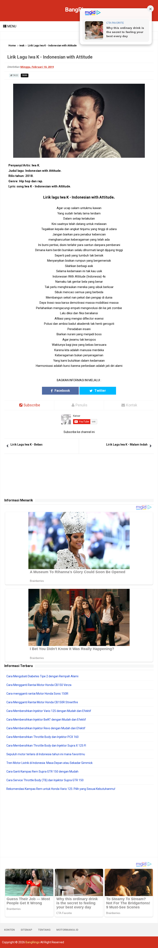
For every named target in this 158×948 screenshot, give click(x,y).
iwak (21, 45)
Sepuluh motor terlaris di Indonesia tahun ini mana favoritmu (45, 754)
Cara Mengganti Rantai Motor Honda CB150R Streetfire (42, 702)
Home (12, 45)
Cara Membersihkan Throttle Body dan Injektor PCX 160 (42, 737)
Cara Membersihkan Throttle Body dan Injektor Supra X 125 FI (46, 745)
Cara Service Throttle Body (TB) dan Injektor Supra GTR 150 (45, 780)
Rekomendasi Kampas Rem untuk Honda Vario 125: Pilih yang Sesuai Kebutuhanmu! (60, 788)
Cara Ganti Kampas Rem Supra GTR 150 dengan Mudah (42, 771)
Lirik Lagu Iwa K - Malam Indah (127, 444)
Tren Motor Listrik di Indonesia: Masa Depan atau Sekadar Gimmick (49, 763)
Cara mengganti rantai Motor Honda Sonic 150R (37, 693)
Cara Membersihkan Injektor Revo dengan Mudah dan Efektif (45, 728)
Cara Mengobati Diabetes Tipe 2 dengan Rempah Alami (42, 676)
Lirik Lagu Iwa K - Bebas (26, 444)
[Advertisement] (79, 824)
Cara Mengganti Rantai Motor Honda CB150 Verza (38, 685)
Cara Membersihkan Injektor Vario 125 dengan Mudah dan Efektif (48, 711)
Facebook (62, 391)
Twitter (100, 391)
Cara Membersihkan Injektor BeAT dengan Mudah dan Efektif (46, 719)
